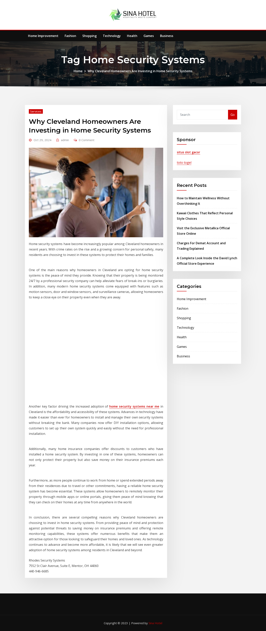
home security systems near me (134, 406)
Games (149, 36)
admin (65, 140)
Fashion (70, 36)
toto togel (184, 162)
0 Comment (86, 140)
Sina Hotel (155, 623)
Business (166, 36)
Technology (112, 36)
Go (233, 114)
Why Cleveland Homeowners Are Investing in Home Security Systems (140, 71)
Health (132, 36)
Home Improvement (43, 36)
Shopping (89, 36)
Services (35, 111)
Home (78, 71)
